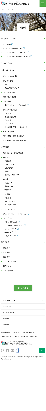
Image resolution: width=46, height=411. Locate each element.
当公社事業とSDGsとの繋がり (14, 136)
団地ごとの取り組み (10, 109)
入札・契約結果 (9, 201)
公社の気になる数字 (10, 261)
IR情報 (5, 179)
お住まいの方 (6, 62)
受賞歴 (6, 171)
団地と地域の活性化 (10, 76)
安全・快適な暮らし (10, 92)
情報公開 (33, 336)
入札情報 (6, 194)
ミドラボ (7, 84)
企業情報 (5, 147)
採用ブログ (7, 266)
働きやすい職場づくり (12, 174)
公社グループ (9, 164)
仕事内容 (6, 252)
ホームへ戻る (23, 288)
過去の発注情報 (10, 204)
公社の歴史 (8, 168)
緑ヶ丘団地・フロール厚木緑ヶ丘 (15, 127)
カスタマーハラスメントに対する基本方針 (14, 336)
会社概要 (6, 157)
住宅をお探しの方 (8, 38)
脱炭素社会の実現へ (10, 97)
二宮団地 (7, 113)
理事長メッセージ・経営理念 (13, 153)
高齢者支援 (7, 101)
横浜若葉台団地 (10, 117)
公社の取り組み (7, 70)
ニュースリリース (9, 209)
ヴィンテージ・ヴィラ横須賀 (16, 56)
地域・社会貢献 (8, 131)
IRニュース (8, 183)
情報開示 (7, 189)
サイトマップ (16, 332)
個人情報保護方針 (28, 332)
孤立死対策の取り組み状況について (16, 140)
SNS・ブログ (7, 218)
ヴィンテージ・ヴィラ (15, 52)
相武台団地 (8, 123)
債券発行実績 (9, 186)
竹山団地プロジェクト (12, 88)
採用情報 (5, 242)
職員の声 (6, 257)
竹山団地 (7, 120)
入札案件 (7, 198)
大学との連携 (8, 80)
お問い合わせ (8, 270)
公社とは (6, 247)
